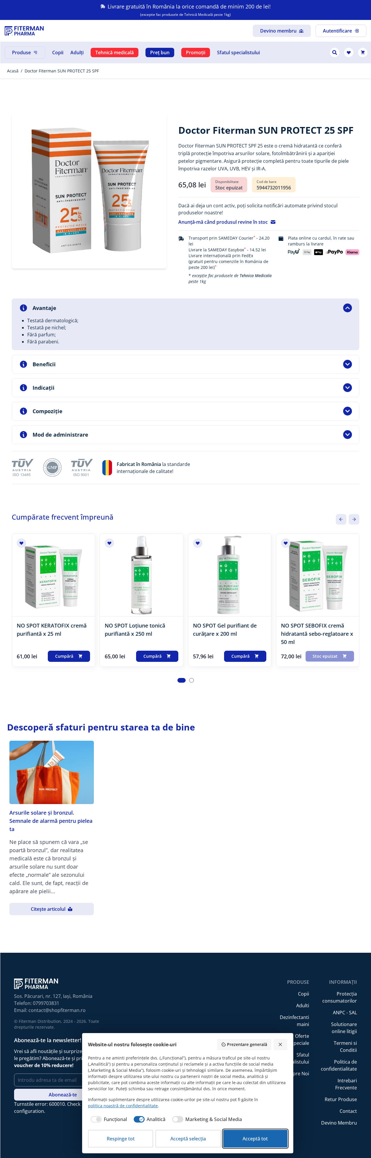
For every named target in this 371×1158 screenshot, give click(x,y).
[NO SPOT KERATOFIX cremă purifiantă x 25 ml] (53, 575)
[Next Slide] (354, 519)
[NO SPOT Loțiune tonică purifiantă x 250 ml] (141, 575)
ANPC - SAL (345, 1012)
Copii (57, 52)
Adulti (302, 1005)
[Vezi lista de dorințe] (348, 52)
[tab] (181, 680)
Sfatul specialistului (238, 52)
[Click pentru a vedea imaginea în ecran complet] (89, 191)
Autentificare (337, 31)
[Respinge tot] (281, 1044)
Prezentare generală (247, 1044)
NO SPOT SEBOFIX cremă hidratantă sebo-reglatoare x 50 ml (317, 633)
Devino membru (278, 31)
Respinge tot (121, 1138)
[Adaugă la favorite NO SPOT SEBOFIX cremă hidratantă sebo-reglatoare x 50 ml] (285, 543)
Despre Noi (296, 1073)
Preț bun (160, 52)
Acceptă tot (255, 1138)
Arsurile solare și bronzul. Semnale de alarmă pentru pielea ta (50, 821)
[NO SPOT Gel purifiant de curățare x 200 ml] (229, 575)
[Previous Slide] (341, 519)
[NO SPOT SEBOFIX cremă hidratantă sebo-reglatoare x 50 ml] (317, 575)
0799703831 (46, 1003)
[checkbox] (107, 1119)
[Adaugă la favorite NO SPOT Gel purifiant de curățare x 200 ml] (197, 543)
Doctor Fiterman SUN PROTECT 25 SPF (62, 71)
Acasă (12, 71)
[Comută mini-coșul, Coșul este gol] (362, 52)
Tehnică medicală (114, 52)
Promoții (195, 52)
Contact (348, 1111)
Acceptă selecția (188, 1138)
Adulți (77, 52)
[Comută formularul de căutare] (334, 52)
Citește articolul (48, 909)
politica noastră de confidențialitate (123, 1105)
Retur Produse (341, 1099)
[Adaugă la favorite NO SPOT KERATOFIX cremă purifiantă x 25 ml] (21, 543)
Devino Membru (339, 1123)
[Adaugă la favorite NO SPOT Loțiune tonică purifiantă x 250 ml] (109, 543)
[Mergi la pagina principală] (24, 30)
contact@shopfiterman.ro (57, 1010)
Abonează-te (63, 1094)
